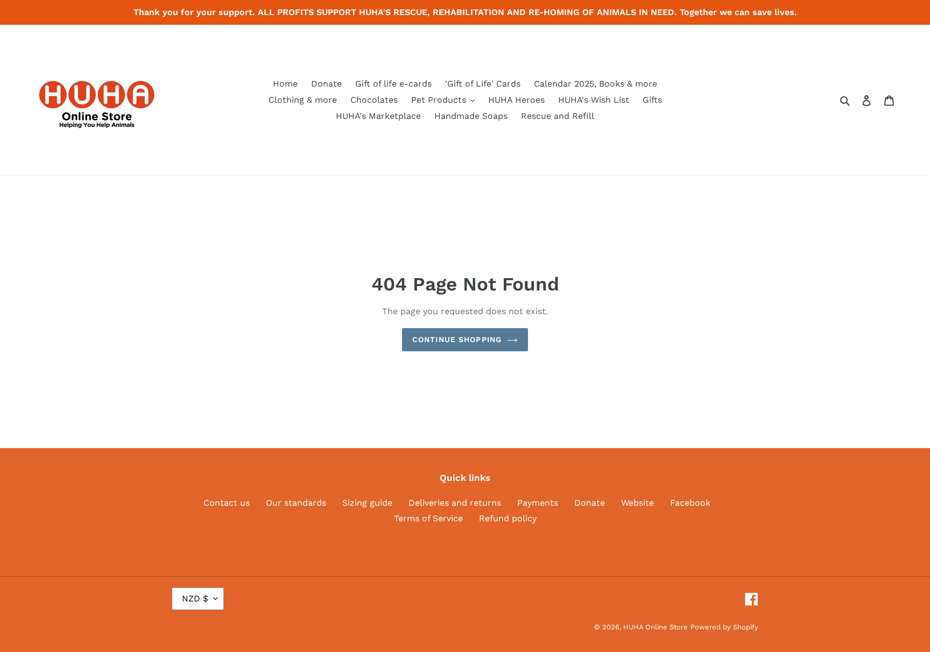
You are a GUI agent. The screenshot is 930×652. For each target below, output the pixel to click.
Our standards (296, 503)
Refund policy (508, 518)
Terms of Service (428, 518)
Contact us (226, 503)
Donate (589, 503)
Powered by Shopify (724, 627)
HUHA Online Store (655, 627)
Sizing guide (367, 503)
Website (637, 503)
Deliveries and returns (454, 503)
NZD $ (195, 598)
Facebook (690, 503)
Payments (537, 503)
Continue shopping (457, 339)
